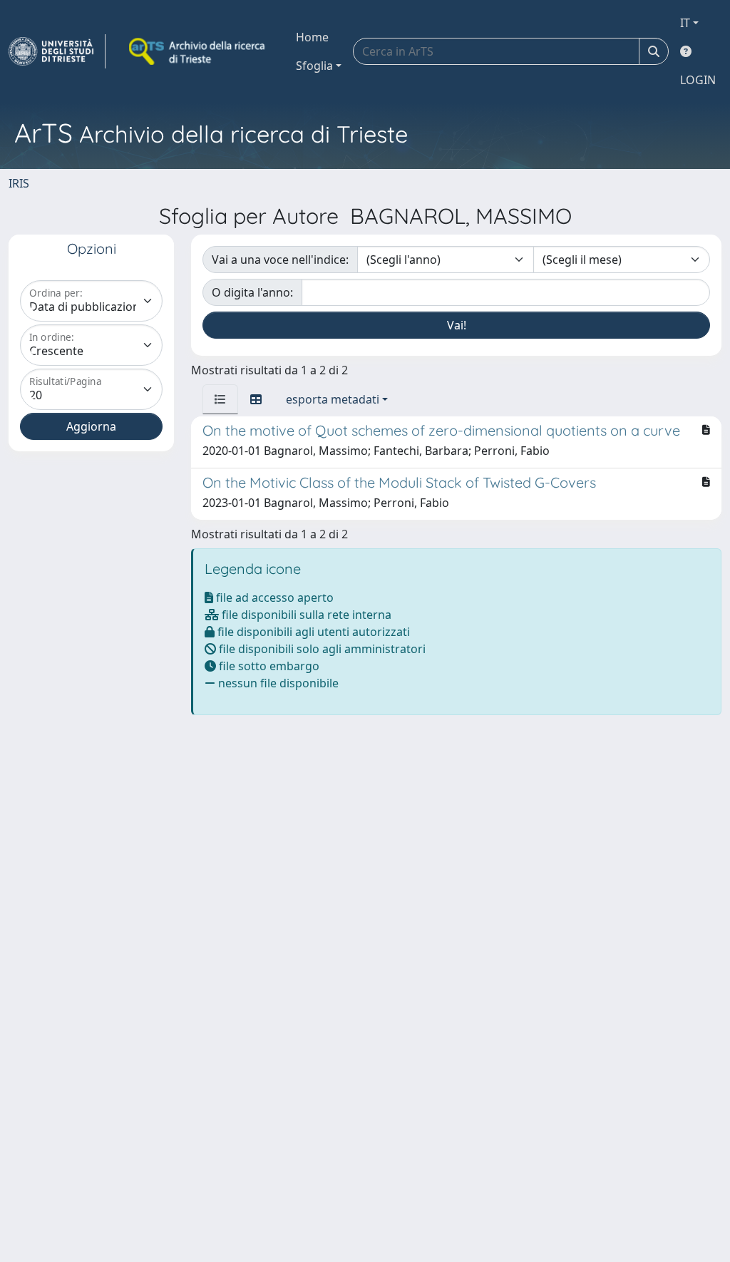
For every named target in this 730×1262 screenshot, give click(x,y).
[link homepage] (57, 51)
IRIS (19, 183)
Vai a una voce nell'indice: (280, 259)
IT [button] (685, 23)
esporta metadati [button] (332, 399)
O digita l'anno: (252, 292)
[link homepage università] (198, 51)
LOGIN (698, 80)
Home (312, 37)
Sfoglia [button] (314, 65)
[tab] (220, 399)
